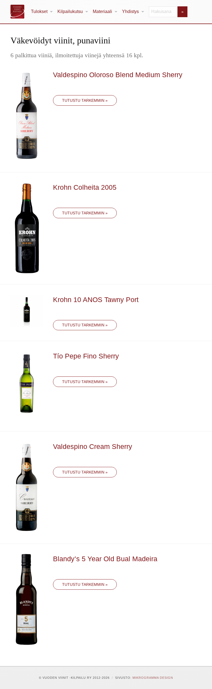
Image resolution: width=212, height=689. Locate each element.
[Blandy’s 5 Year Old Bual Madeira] (26, 599)
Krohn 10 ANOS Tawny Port (96, 299)
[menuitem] (42, 12)
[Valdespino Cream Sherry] (26, 487)
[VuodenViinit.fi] (19, 12)
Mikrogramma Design (152, 677)
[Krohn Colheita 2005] (26, 227)
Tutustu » (85, 100)
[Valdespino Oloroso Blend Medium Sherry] (27, 115)
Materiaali (102, 11)
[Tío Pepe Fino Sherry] (26, 385)
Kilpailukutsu (70, 11)
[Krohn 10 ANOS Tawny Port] (26, 310)
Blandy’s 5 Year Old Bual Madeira (105, 559)
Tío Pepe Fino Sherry (86, 356)
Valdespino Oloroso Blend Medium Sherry (117, 75)
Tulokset (39, 11)
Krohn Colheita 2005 (84, 187)
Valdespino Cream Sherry (92, 446)
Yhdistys (130, 11)
